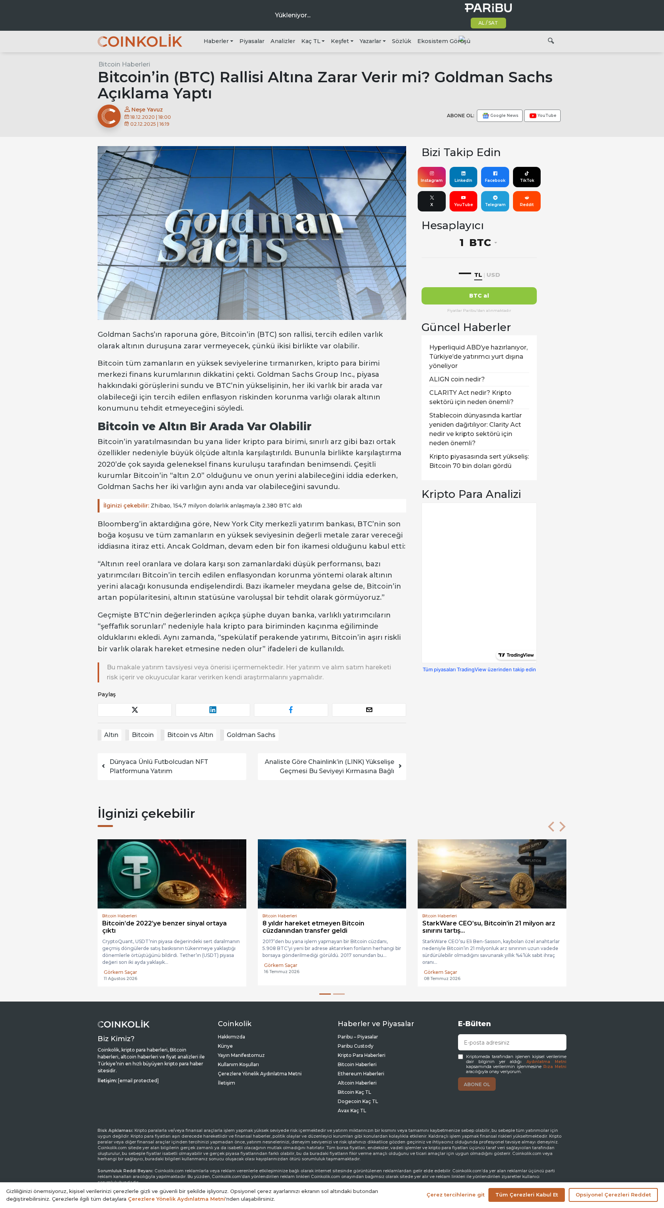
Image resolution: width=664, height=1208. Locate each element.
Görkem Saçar (120, 972)
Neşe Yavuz (146, 109)
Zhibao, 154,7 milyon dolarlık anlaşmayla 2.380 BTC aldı (202, 505)
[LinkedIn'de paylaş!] (212, 710)
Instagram (432, 180)
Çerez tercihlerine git (456, 1194)
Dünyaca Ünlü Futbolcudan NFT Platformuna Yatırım (159, 766)
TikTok (527, 180)
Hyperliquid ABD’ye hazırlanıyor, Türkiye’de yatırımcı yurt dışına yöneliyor (478, 356)
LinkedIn (463, 180)
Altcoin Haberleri (357, 1083)
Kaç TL (310, 41)
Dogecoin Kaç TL (358, 1101)
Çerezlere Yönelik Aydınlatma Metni (260, 1074)
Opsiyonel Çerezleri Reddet (613, 1194)
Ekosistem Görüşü (443, 41)
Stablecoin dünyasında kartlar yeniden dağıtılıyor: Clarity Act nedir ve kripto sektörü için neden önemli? (475, 429)
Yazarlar (370, 41)
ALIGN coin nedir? (457, 379)
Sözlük (401, 41)
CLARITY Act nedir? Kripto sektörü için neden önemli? (471, 397)
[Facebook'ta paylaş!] (291, 710)
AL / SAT (488, 23)
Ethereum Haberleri (361, 1074)
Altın (111, 735)
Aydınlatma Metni (546, 1061)
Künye (225, 1046)
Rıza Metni (554, 1066)
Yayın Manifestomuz (241, 1055)
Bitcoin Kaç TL (354, 1092)
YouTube (463, 204)
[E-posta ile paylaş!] (369, 710)
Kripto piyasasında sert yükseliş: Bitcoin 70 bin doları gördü (479, 461)
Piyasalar (251, 41)
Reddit (527, 204)
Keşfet (340, 41)
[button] (551, 826)
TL (478, 274)
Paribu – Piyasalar (358, 1037)
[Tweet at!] (134, 710)
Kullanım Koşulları (238, 1064)
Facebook (495, 180)
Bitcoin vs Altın (190, 735)
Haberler (216, 41)
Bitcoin (143, 735)
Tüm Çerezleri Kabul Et (526, 1194)
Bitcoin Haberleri (124, 64)
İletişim (226, 1083)
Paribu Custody (356, 1046)
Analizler (283, 41)
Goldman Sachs (251, 735)
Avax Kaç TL (352, 1110)
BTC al (479, 295)
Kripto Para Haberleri (361, 1055)
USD (493, 274)
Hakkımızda (231, 1037)
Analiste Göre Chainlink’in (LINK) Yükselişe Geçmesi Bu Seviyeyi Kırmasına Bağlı (329, 766)
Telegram (495, 204)
